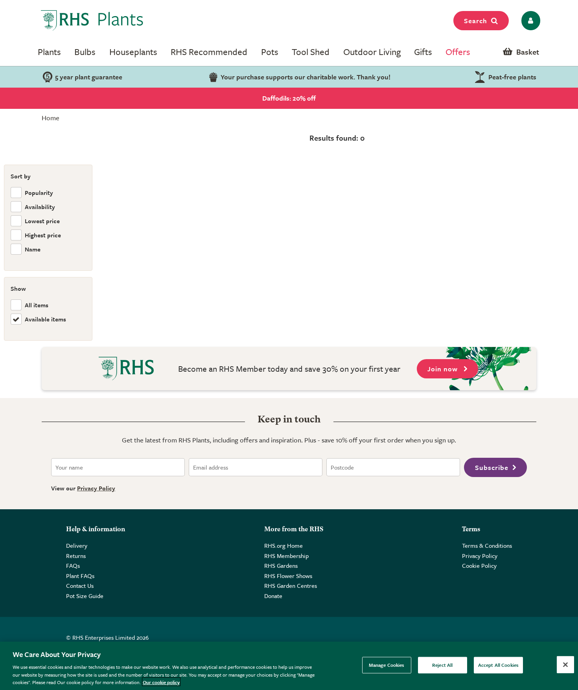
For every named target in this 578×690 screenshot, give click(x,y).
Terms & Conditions (487, 545)
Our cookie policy (161, 681)
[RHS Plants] (92, 20)
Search (475, 21)
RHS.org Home (283, 545)
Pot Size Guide (84, 595)
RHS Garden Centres (290, 585)
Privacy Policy (96, 488)
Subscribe (491, 467)
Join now (443, 369)
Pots (269, 51)
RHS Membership (286, 555)
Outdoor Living (372, 51)
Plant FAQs (80, 575)
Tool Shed (310, 51)
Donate (273, 595)
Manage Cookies (387, 664)
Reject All (442, 664)
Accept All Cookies (498, 664)
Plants (49, 51)
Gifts (423, 51)
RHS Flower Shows (288, 575)
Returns (76, 555)
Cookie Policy (479, 565)
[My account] (529, 20)
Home (50, 118)
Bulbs (85, 51)
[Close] (565, 664)
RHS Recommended (209, 51)
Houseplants (133, 51)
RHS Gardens (281, 565)
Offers (457, 51)
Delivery (76, 545)
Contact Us (80, 585)
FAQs (73, 565)
